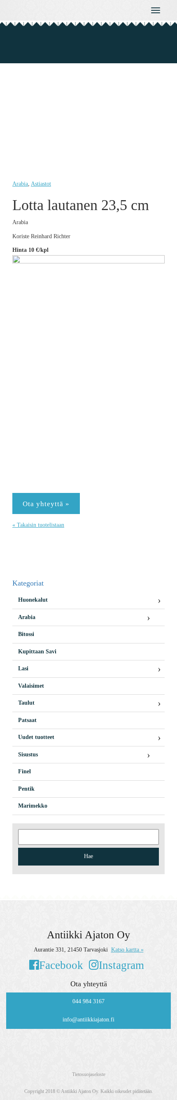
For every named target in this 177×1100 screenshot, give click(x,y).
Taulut (26, 703)
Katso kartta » (127, 950)
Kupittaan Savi (37, 651)
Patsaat (27, 720)
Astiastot (41, 184)
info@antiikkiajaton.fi (88, 1019)
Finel (24, 771)
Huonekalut (33, 600)
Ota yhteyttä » (46, 504)
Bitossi (26, 634)
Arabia (20, 184)
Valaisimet (31, 686)
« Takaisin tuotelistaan (38, 525)
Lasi (23, 668)
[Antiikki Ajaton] (66, 8)
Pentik (26, 789)
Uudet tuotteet (36, 737)
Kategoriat (28, 583)
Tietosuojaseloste (88, 1074)
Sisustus (28, 754)
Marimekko (32, 806)
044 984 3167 (88, 1001)
